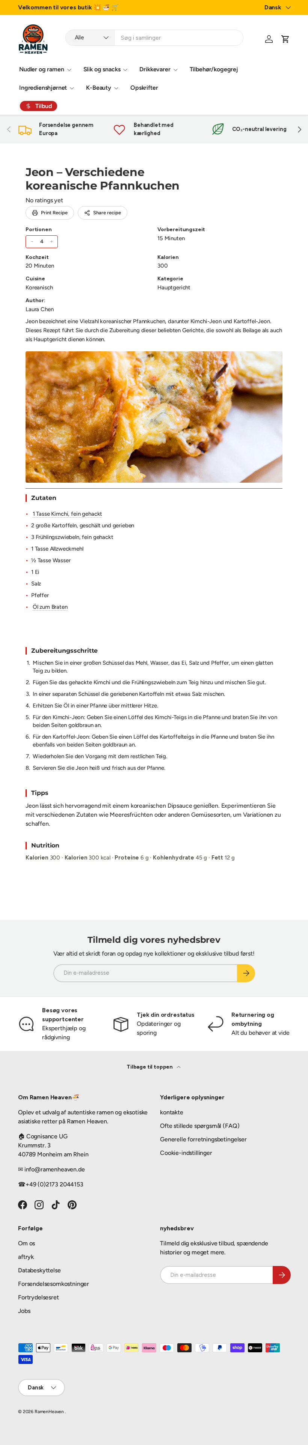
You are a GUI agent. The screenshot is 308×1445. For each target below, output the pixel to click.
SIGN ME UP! (227, 758)
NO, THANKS (227, 781)
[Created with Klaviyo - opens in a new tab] (154, 805)
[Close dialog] (291, 644)
